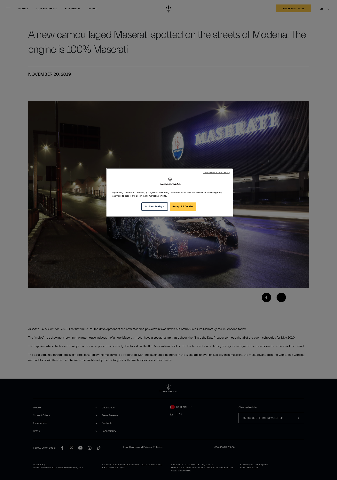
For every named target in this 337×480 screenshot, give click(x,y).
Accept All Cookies (182, 206)
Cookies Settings (154, 206)
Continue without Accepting (216, 172)
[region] (169, 192)
